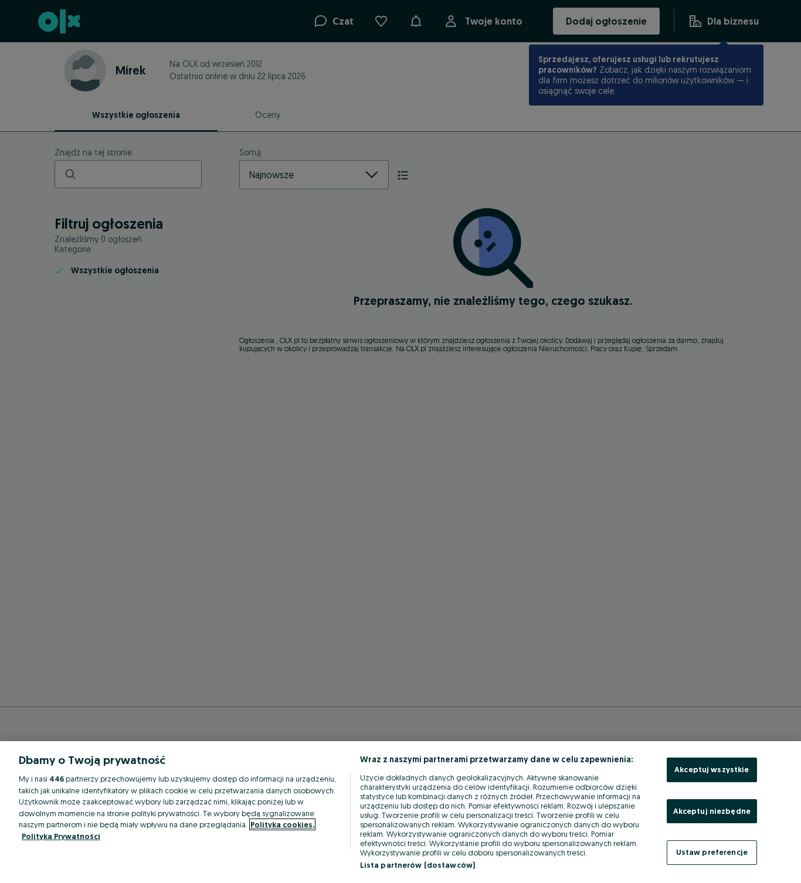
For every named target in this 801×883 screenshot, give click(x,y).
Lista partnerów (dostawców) (418, 865)
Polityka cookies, (282, 824)
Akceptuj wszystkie (711, 769)
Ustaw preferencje (712, 852)
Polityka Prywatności (61, 836)
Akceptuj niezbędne (712, 811)
